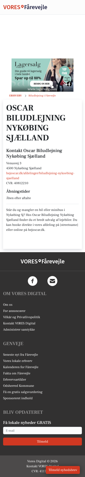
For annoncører (14, 311)
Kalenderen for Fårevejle (20, 367)
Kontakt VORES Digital (19, 323)
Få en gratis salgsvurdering (22, 392)
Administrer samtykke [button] (19, 329)
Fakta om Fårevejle (16, 373)
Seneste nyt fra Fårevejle (20, 355)
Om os (7, 305)
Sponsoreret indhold (18, 398)
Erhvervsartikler (14, 379)
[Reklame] (42, 75)
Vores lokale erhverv (17, 361)
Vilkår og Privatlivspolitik (21, 317)
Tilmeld (42, 441)
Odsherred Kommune (18, 386)
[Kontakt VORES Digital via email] (52, 281)
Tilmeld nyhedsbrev (62, 470)
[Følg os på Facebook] (33, 281)
